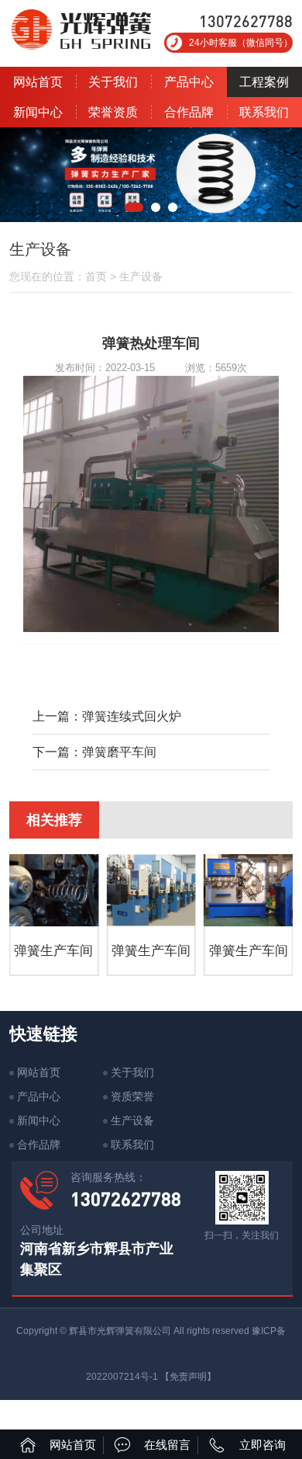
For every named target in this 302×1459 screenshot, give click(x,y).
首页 (96, 276)
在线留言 (167, 1444)
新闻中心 (38, 112)
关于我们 (113, 82)
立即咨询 (262, 1444)
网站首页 (38, 82)
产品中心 (189, 82)
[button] (134, 207)
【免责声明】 (188, 1376)
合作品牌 (189, 112)
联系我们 (132, 1144)
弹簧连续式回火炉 (131, 716)
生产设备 (141, 276)
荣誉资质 (113, 112)
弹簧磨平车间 (119, 752)
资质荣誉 (132, 1096)
